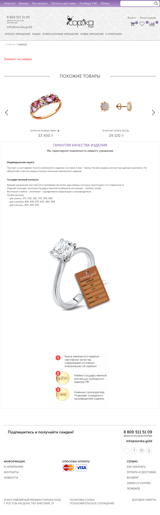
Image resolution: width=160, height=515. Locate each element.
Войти (132, 17)
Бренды (23, 3)
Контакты (10, 10)
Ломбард (133, 488)
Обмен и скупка (139, 483)
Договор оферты (144, 499)
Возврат (133, 477)
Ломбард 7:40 (88, 3)
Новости (9, 3)
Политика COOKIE (82, 499)
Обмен (105, 3)
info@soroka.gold (19, 27)
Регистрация (148, 17)
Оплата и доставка (64, 3)
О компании (13, 466)
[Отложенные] (142, 25)
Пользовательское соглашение (92, 503)
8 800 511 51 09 (18, 17)
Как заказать (40, 3)
